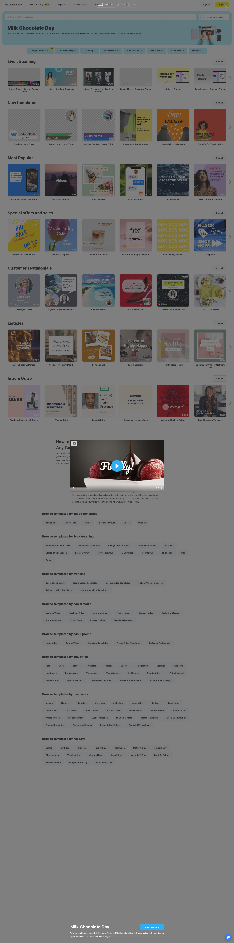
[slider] (117, 491)
